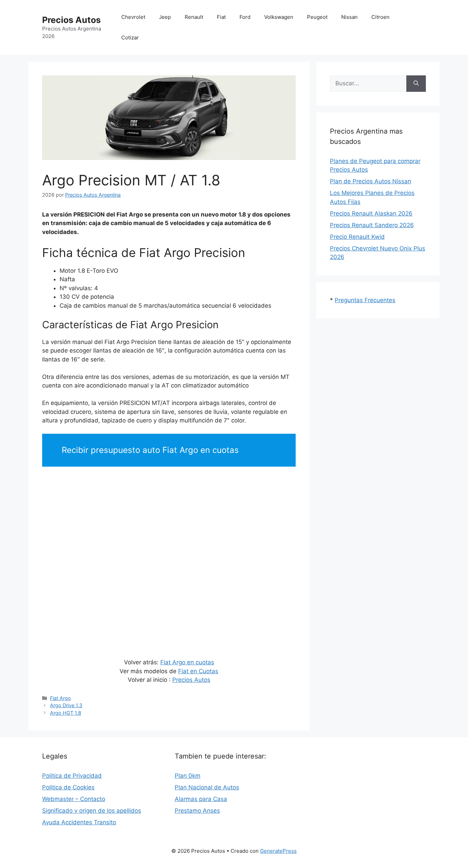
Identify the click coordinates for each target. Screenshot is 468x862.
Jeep (165, 17)
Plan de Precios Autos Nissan (370, 181)
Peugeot (317, 17)
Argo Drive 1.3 (66, 705)
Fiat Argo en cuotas (187, 662)
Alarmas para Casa (201, 799)
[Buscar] (416, 83)
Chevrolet (133, 17)
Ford (244, 17)
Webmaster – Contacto (73, 799)
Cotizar (130, 37)
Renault (194, 17)
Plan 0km (187, 775)
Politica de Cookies (68, 787)
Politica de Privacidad (72, 775)
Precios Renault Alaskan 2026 (371, 213)
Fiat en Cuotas (198, 671)
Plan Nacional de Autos (207, 787)
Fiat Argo (60, 698)
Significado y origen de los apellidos (91, 810)
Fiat (221, 17)
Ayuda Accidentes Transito (79, 822)
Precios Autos (71, 20)
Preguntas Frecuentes (365, 300)
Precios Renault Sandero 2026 (372, 225)
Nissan (349, 17)
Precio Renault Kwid (357, 236)
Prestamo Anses (197, 810)
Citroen (380, 17)
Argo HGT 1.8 (65, 713)
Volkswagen (278, 17)
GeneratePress (278, 851)
